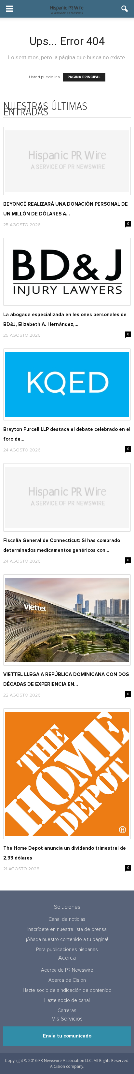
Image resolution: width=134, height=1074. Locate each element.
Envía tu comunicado (67, 1036)
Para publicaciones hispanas (67, 949)
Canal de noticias (67, 919)
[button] (125, 9)
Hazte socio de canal (67, 1000)
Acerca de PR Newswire (67, 970)
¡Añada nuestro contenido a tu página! (67, 939)
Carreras (67, 1010)
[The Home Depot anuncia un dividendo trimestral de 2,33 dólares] (67, 773)
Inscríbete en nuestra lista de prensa (67, 929)
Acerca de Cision (67, 980)
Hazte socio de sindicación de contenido (67, 990)
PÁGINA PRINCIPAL (84, 77)
